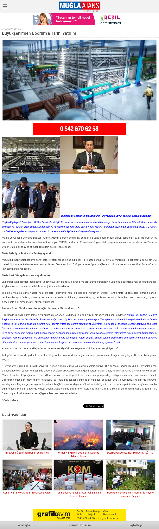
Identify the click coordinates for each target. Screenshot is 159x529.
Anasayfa (24, 525)
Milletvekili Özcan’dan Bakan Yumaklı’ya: (27, 452)
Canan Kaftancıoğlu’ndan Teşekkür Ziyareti (27, 492)
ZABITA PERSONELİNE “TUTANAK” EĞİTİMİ (130, 452)
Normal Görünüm (79, 525)
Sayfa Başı (135, 525)
